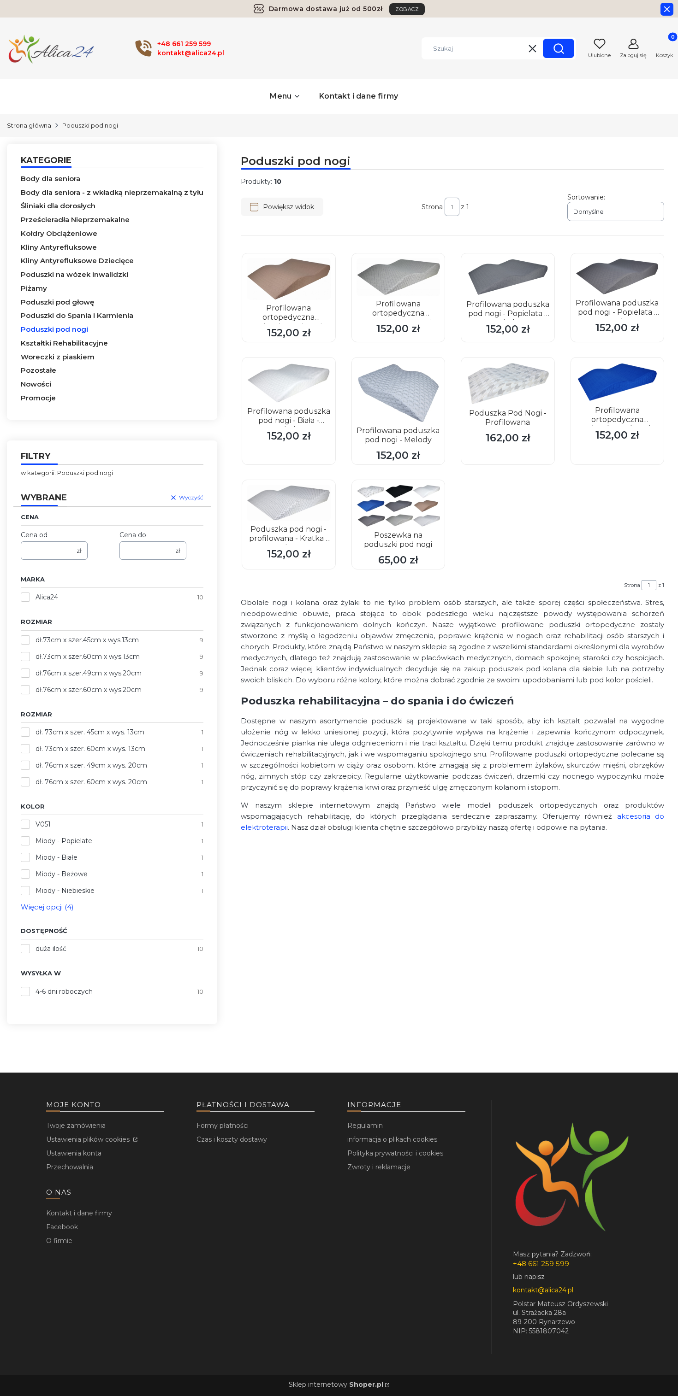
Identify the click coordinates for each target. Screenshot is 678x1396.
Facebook (62, 1227)
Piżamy (34, 288)
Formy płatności (222, 1125)
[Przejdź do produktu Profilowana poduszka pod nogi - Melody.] (398, 392)
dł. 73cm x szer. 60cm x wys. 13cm (90, 749)
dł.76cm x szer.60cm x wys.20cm (89, 690)
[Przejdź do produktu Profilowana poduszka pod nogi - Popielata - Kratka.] (618, 276)
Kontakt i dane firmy (79, 1213)
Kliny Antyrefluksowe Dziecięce (77, 260)
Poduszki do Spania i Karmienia (77, 315)
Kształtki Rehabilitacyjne (64, 343)
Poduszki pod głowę (57, 302)
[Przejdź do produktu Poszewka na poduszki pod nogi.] (398, 506)
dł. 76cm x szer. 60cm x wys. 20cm (91, 782)
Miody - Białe (56, 857)
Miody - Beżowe (62, 874)
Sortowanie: (586, 197)
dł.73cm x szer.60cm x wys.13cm (88, 656)
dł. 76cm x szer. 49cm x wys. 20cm (91, 765)
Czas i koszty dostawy (231, 1139)
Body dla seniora (50, 178)
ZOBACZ (407, 9)
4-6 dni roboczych (64, 991)
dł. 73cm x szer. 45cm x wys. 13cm (90, 732)
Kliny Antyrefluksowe (59, 247)
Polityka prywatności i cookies (395, 1153)
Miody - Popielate (64, 841)
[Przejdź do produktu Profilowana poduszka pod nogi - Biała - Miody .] (289, 382)
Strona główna (29, 125)
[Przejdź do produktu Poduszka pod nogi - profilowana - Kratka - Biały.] (289, 503)
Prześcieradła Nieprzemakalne (75, 219)
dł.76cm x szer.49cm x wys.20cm (89, 673)
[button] (558, 48)
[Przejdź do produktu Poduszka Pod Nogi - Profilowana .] (508, 383)
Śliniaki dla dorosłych (58, 205)
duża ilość (51, 948)
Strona (432, 207)
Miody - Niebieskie (65, 890)
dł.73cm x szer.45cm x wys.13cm (87, 640)
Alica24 (47, 597)
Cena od (34, 535)
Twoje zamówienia (76, 1125)
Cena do (132, 535)
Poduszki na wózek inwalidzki (74, 274)
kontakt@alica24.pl (543, 1290)
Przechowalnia (69, 1167)
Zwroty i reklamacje (378, 1167)
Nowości (36, 384)
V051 (43, 824)
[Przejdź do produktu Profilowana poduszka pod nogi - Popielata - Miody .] (508, 277)
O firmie (59, 1241)
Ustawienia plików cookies (88, 1139)
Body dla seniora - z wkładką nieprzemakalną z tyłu (112, 192)
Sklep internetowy (336, 1384)
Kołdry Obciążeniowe (59, 233)
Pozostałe (38, 370)
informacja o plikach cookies (392, 1139)
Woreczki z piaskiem (58, 356)
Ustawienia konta (73, 1153)
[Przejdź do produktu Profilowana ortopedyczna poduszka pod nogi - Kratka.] (398, 277)
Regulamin (365, 1125)
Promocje (38, 397)
